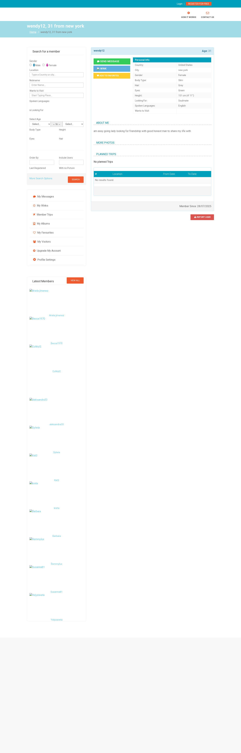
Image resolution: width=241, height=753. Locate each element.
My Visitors (44, 241)
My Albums (43, 223)
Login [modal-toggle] (179, 4)
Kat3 (56, 480)
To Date (192, 173)
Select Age (35, 119)
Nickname (35, 80)
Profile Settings (46, 259)
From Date (169, 173)
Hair (61, 138)
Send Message (109, 61)
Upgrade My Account (48, 250)
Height (62, 129)
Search (76, 179)
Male (37, 65)
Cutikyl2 (56, 371)
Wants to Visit (37, 90)
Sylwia (56, 452)
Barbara (56, 536)
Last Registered (38, 168)
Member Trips (44, 214)
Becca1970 (56, 343)
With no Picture (67, 168)
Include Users (66, 157)
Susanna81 (56, 592)
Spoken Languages (39, 101)
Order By (34, 157)
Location (34, 70)
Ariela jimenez (56, 315)
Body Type (35, 129)
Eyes (32, 138)
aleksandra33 (57, 424)
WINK (103, 68)
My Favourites (45, 232)
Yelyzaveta (56, 619)
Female (52, 65)
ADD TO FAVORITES (109, 75)
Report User (203, 217)
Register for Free (198, 3)
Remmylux (56, 564)
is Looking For (36, 110)
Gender (33, 61)
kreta (56, 508)
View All (75, 280)
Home (33, 31)
